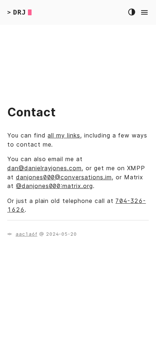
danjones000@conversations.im (64, 177)
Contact (31, 112)
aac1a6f (26, 234)
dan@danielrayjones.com (44, 168)
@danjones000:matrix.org (54, 186)
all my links (64, 135)
